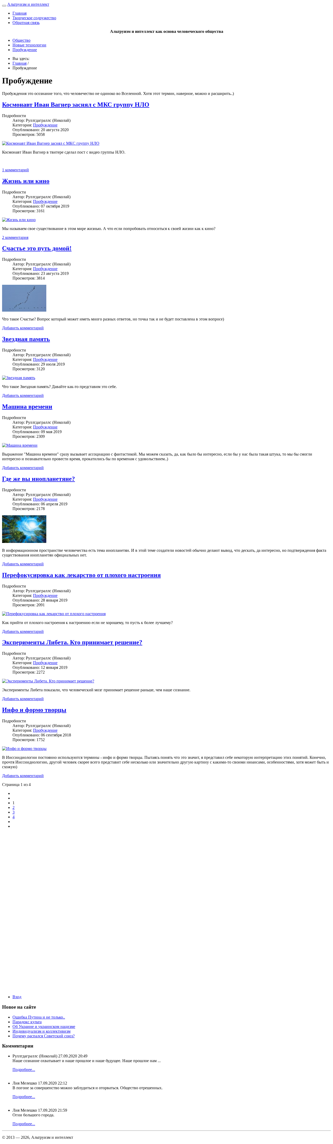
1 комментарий (15, 170)
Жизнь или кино (25, 181)
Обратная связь (26, 22)
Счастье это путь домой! (37, 248)
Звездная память (26, 339)
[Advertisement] (166, 911)
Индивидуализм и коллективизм (41, 1031)
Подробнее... (23, 1069)
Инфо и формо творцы (34, 709)
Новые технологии (29, 45)
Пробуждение (24, 49)
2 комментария (15, 237)
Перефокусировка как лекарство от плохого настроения (81, 575)
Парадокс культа (27, 1022)
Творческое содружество (34, 18)
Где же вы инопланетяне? (38, 478)
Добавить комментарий (23, 328)
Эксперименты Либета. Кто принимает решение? (72, 642)
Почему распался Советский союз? (43, 1036)
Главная (19, 13)
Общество (21, 40)
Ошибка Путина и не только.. (38, 1017)
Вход (16, 997)
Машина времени (27, 406)
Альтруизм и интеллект (28, 4)
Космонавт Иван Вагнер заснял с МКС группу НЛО (75, 104)
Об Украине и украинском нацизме (43, 1026)
